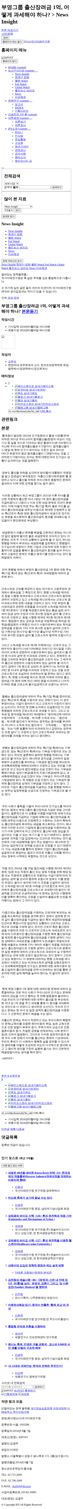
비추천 (15, 1075)
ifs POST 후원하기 (25, 1390)
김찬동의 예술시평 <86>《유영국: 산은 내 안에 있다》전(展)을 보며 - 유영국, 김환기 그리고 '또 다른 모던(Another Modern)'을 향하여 (38, 1283)
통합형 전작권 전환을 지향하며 (26, 1326)
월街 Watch (21, 80)
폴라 (34, 400)
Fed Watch (20, 84)
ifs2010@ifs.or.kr (21, 1486)
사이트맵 (7, 33)
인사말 (19, 135)
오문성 (12, 361)
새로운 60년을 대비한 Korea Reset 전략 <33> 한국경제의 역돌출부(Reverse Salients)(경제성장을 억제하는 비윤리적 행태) (39, 1176)
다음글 (20, 1129)
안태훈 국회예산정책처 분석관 (33, 1272)
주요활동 (20, 139)
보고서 (19, 104)
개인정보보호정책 (41, 1408)
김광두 (19, 1205)
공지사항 (20, 153)
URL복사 (45, 411)
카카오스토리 (51, 404)
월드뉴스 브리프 (25, 90)
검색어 (11, 187)
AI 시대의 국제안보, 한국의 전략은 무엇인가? (35, 1365)
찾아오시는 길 (23, 160)
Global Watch (22, 87)
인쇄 (4, 297)
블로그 (39, 396)
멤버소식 (20, 157)
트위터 (41, 389)
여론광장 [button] (18, 118)
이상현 (19, 1373)
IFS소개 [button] (17, 128)
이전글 (5, 1129)
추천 (5, 1075)
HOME (17, 67)
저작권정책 (60, 1408)
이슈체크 (20, 97)
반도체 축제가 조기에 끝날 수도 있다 (30, 1197)
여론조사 (20, 125)
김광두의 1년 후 (22, 114)
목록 (13, 1129)
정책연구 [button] (18, 100)
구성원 (19, 143)
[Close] (2, 167)
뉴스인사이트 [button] (21, 70)
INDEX (19, 107)
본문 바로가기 (9, 30)
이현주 (19, 1315)
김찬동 (19, 1294)
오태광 (19, 1226)
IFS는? (19, 132)
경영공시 (20, 150)
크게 (10, 297)
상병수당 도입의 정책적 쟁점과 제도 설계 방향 (36, 1265)
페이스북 (48, 386)
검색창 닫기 (8, 216)
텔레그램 (42, 407)
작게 (16, 297)
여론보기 (20, 121)
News (18, 93)
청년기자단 (22, 146)
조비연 (19, 1333)
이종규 (19, 1187)
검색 (5, 37)
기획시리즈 (22, 110)
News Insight (22, 74)
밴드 (34, 393)
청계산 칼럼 (22, 77)
